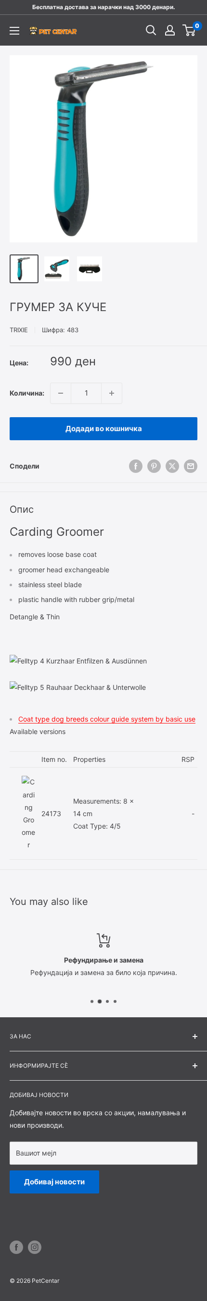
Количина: (27, 393)
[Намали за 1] (61, 393)
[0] (189, 30)
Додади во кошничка (103, 428)
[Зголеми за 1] (112, 393)
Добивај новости (54, 1181)
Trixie (19, 330)
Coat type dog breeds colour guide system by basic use (106, 719)
